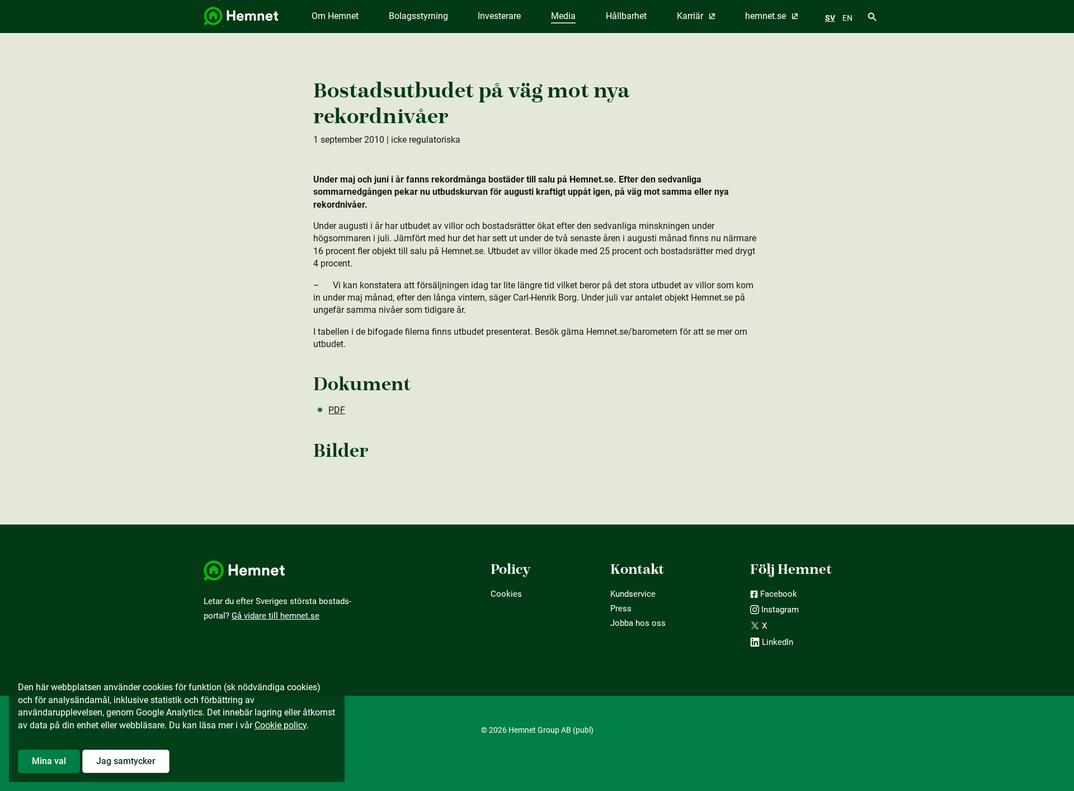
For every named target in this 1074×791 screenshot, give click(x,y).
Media (563, 16)
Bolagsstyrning (418, 16)
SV (830, 17)
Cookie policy (281, 725)
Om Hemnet (335, 16)
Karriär (691, 16)
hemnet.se (766, 16)
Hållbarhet (626, 16)
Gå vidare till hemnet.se (275, 616)
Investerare (499, 16)
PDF (336, 410)
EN (847, 17)
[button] (49, 761)
